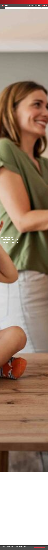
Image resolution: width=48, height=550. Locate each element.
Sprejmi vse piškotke (42, 547)
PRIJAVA (46, 7)
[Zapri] (47, 547)
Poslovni (39, 5)
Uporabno (29, 7)
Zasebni (36, 5)
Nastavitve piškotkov (30, 547)
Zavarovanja (8, 7)
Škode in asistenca (16, 7)
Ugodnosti (23, 7)
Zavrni (36, 547)
